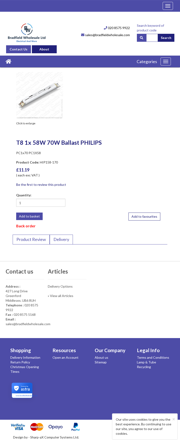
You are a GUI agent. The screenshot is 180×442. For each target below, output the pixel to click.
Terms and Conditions (153, 357)
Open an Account (65, 357)
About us (101, 357)
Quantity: (23, 195)
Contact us (19, 271)
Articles (58, 271)
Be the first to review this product (41, 185)
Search (166, 38)
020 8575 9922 (118, 28)
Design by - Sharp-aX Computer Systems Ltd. (46, 437)
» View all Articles (60, 296)
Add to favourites (144, 216)
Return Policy (20, 362)
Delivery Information (25, 357)
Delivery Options (60, 286)
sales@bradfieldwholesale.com (107, 35)
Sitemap (101, 362)
